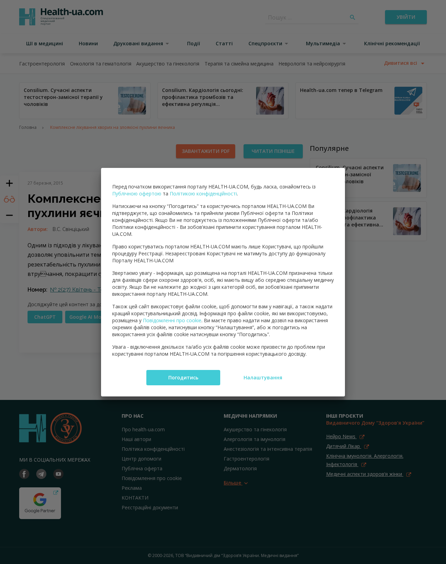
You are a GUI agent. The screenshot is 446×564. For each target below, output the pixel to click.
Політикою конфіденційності (203, 193)
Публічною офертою (136, 193)
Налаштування (263, 377)
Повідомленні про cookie (172, 320)
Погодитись (183, 377)
